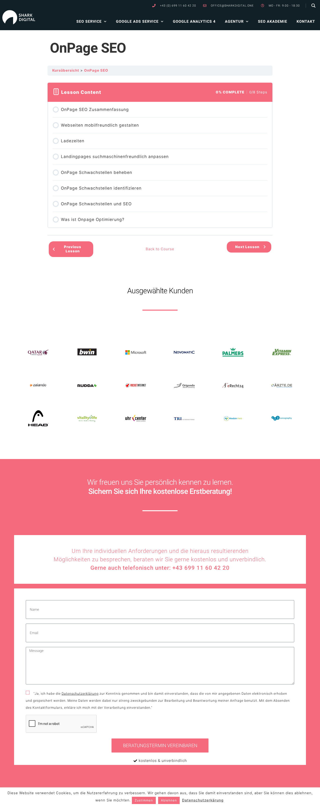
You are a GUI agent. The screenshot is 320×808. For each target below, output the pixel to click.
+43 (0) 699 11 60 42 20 (178, 5)
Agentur (234, 21)
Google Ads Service (137, 21)
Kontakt (306, 21)
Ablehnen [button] (169, 800)
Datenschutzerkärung (202, 800)
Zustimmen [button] (144, 800)
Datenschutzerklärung (80, 694)
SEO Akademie (272, 21)
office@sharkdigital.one (232, 5)
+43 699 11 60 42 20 (201, 568)
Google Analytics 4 (194, 21)
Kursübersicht (65, 70)
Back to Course (160, 249)
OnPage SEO (96, 70)
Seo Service (89, 21)
